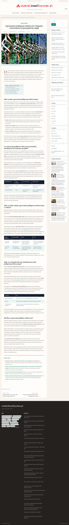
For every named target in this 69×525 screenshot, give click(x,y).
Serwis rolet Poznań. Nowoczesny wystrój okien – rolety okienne (34, 438)
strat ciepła (17, 280)
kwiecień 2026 (53, 116)
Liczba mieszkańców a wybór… (56, 75)
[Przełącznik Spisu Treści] (21, 86)
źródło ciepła (26, 230)
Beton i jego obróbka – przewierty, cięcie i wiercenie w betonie (33, 481)
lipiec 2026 (53, 108)
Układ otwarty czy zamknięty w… (56, 72)
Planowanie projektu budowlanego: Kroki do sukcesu (32, 499)
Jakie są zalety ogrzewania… (11, 87)
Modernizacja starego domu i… (56, 135)
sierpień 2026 (53, 106)
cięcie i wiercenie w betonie (15, 419)
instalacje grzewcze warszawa (5, 424)
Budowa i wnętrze (8, 17)
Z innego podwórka (54, 140)
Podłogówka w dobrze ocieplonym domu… (58, 77)
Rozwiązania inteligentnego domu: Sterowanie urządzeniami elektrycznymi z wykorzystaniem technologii (58, 58)
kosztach (18, 171)
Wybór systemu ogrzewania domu (56, 138)
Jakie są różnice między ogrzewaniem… (13, 90)
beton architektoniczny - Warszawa (6, 417)
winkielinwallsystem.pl (22, 31)
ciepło (10, 105)
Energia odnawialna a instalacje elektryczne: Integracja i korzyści (34, 451)
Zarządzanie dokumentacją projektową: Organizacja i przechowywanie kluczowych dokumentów (58, 39)
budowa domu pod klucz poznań (16, 417)
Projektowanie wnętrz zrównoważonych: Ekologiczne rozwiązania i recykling (61, 163)
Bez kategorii (53, 130)
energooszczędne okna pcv (5, 422)
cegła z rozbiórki (4, 419)
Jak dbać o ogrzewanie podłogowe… (12, 93)
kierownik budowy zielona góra (11, 426)
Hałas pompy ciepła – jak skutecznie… (57, 70)
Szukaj (66, 8)
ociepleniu (22, 138)
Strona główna (3, 17)
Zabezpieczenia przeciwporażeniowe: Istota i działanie (32, 512)
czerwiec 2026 (53, 111)
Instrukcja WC (4, 426)
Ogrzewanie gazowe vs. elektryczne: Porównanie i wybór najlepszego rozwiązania (21, 361)
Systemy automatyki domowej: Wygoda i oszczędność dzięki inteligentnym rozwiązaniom (23, 375)
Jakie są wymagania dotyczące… (11, 91)
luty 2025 (52, 123)
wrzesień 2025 (53, 121)
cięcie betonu (9, 419)
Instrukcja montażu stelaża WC (14, 424)
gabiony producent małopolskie (14, 422)
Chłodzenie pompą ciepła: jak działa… (57, 67)
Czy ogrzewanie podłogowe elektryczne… (13, 88)
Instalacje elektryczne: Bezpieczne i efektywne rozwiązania (33, 477)
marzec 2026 (53, 118)
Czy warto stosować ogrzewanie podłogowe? (14, 372)
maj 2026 (52, 113)
